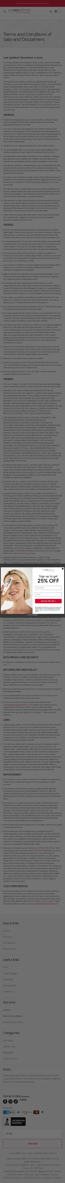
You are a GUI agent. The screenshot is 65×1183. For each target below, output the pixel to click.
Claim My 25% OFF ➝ (48, 601)
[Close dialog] (63, 569)
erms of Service (44, 610)
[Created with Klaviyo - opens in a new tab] (32, 615)
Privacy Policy (54, 610)
